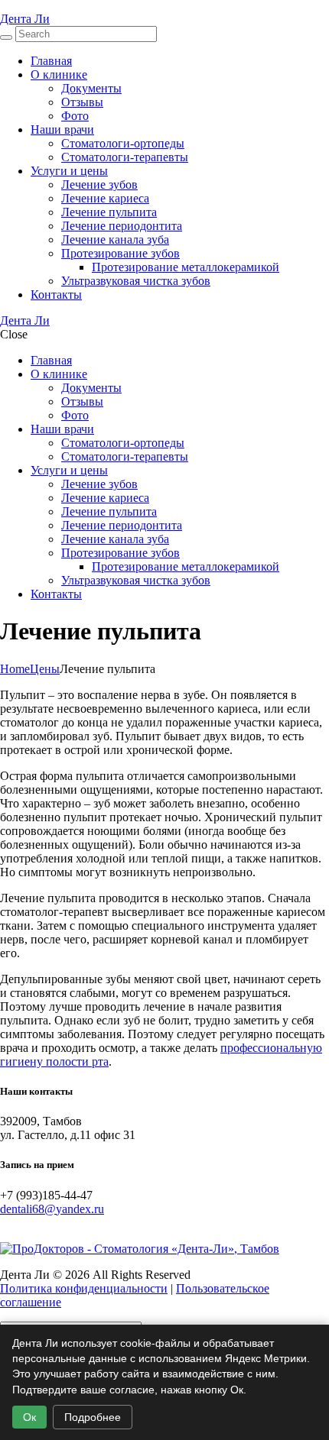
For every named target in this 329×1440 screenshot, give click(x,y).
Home (15, 668)
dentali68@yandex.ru (52, 1208)
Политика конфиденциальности (84, 1288)
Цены (45, 668)
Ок (29, 1417)
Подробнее (92, 1417)
